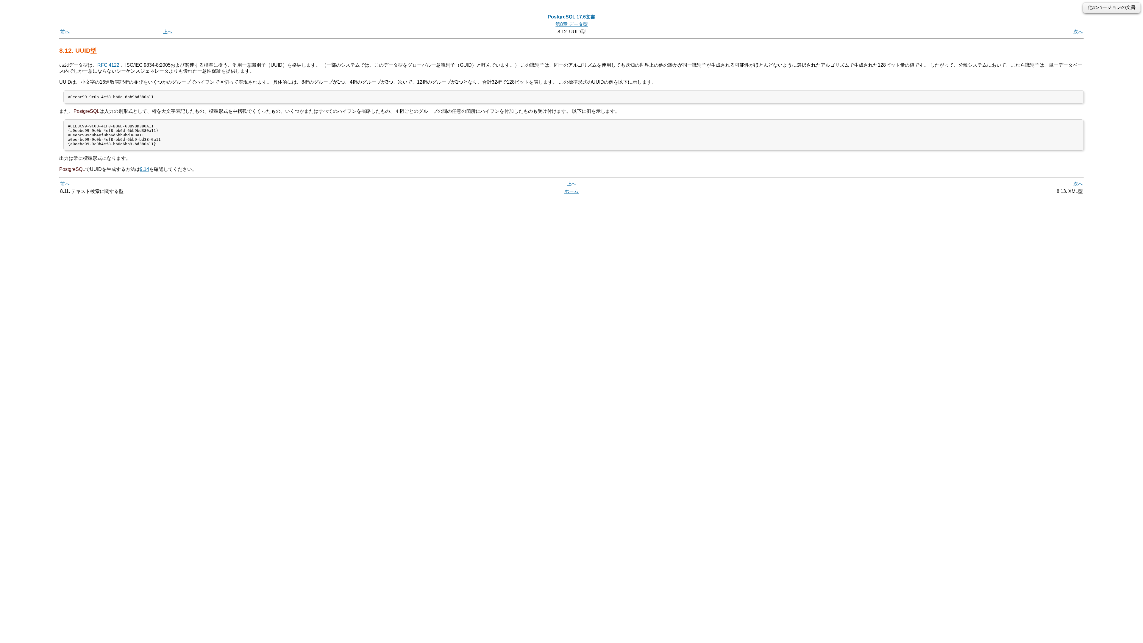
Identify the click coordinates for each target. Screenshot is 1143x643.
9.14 (144, 169)
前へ (65, 31)
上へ (167, 31)
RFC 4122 (108, 65)
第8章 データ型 (571, 24)
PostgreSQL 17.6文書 (571, 16)
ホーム (571, 191)
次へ (1078, 31)
